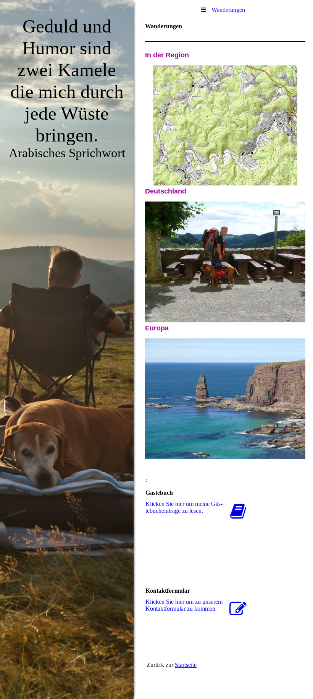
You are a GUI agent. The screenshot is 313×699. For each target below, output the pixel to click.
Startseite (186, 665)
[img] (67, 349)
